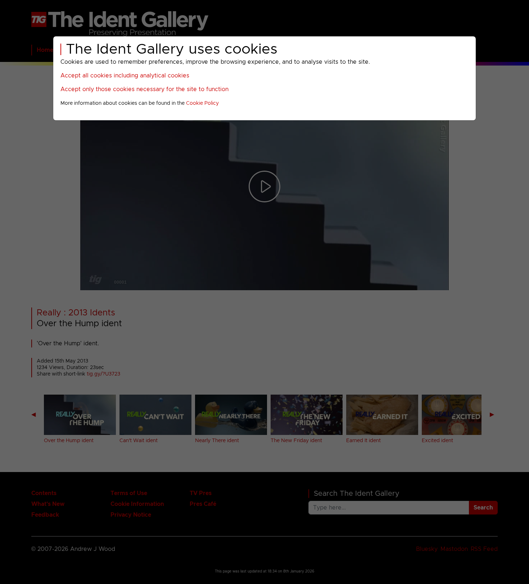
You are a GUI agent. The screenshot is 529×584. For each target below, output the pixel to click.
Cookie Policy (202, 103)
